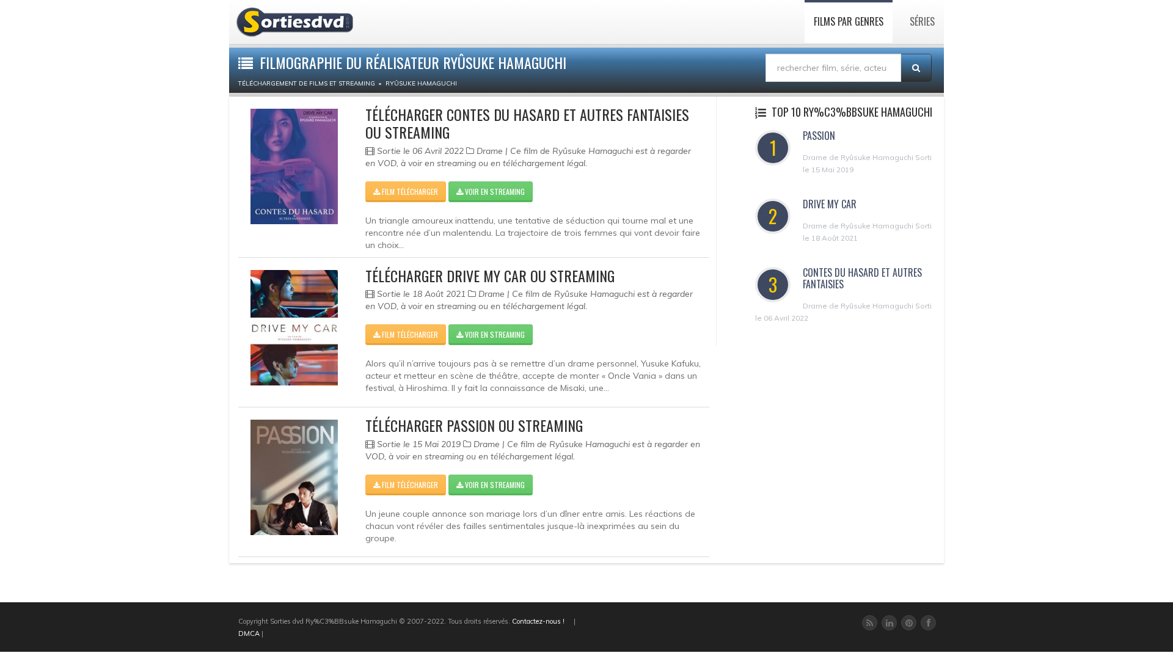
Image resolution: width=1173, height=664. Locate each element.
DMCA (249, 633)
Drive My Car (830, 204)
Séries (922, 21)
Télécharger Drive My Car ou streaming (490, 275)
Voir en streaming (494, 191)
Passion (819, 135)
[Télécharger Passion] (294, 477)
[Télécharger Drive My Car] (294, 327)
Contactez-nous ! (538, 621)
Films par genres (848, 21)
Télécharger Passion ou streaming (474, 425)
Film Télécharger (409, 191)
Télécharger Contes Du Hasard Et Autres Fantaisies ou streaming (527, 123)
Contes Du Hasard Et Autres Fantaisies (862, 278)
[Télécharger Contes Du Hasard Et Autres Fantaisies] (294, 166)
